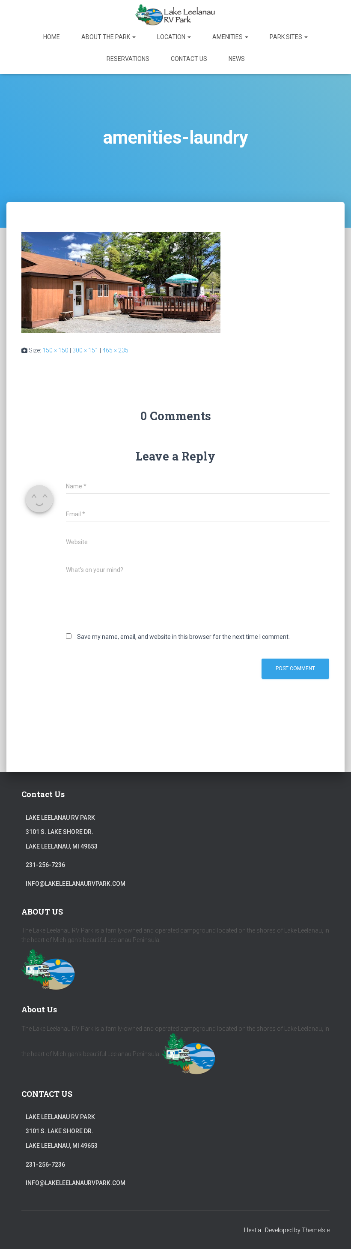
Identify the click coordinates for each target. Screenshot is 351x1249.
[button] (133, 36)
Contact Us (189, 58)
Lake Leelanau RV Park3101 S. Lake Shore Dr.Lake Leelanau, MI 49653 (62, 832)
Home (51, 36)
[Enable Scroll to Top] (334, 1232)
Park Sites (286, 36)
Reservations (128, 58)
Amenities (228, 36)
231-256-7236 (45, 864)
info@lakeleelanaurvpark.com (75, 883)
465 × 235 (115, 350)
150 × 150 (55, 350)
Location (172, 36)
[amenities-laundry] (120, 281)
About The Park (106, 36)
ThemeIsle (316, 1230)
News (237, 58)
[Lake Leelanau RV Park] (175, 15)
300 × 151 (85, 350)
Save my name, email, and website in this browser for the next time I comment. (183, 636)
